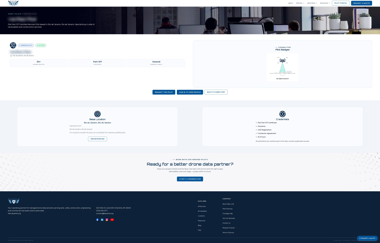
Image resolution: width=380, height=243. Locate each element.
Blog (199, 225)
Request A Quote (229, 228)
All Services (202, 206)
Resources (201, 221)
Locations (201, 216)
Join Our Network (229, 218)
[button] (300, 3)
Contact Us (226, 223)
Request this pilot (164, 92)
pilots (18, 14)
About (290, 3)
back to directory (216, 92)
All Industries (202, 211)
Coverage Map (228, 213)
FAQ (199, 230)
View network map (97, 139)
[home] (14, 3)
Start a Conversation (190, 179)
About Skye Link (228, 204)
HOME (10, 14)
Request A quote (361, 3)
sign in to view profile (190, 92)
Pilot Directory (228, 209)
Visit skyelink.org (14, 213)
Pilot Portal (340, 3)
